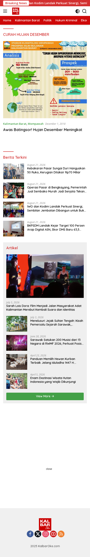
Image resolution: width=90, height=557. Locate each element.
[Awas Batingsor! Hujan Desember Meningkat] (45, 79)
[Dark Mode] (77, 11)
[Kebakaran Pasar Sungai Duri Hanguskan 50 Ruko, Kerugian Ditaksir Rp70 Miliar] (13, 171)
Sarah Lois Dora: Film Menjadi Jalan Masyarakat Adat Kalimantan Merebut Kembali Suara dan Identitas (43, 308)
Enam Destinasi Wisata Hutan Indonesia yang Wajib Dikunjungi (53, 380)
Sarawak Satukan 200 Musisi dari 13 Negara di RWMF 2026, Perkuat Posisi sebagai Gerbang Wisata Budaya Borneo (56, 341)
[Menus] (6, 11)
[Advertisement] (45, 455)
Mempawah (36, 124)
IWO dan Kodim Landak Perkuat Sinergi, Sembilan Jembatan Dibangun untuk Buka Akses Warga (56, 208)
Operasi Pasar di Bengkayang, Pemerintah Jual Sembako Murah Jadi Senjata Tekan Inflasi (57, 189)
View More (43, 396)
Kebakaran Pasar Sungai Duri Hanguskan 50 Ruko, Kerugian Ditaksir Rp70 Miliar (56, 170)
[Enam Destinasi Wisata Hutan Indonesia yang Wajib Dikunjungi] (16, 381)
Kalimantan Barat (14, 124)
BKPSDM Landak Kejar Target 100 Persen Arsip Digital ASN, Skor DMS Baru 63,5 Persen (56, 227)
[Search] (84, 11)
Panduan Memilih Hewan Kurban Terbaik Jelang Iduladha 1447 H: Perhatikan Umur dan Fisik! (52, 361)
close (49, 468)
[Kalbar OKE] (21, 11)
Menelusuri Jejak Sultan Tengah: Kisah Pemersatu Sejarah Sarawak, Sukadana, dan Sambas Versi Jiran (56, 322)
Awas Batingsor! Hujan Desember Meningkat (42, 129)
